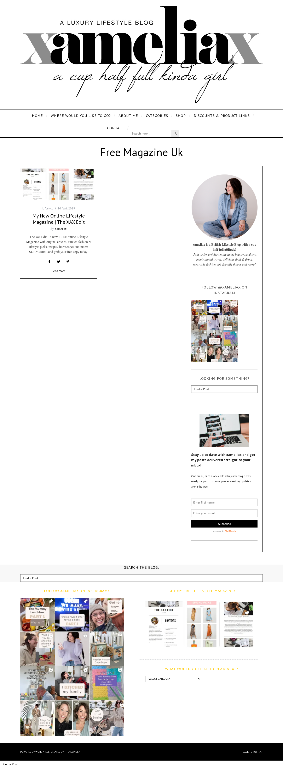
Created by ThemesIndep (65, 751)
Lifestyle (47, 208)
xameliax (61, 228)
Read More (58, 271)
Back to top (250, 751)
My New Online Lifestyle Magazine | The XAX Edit (59, 219)
